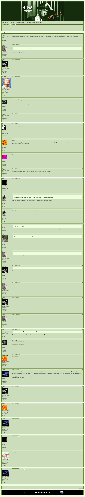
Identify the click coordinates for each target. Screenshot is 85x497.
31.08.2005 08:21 (17, 297)
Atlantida (3, 369)
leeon (3, 113)
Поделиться (13, 44)
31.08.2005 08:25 (17, 314)
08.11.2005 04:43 (17, 369)
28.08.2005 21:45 (17, 168)
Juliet (3, 178)
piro (2, 168)
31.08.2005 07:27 (17, 265)
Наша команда (36, 29)
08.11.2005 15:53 (17, 386)
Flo (2, 123)
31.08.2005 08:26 (17, 329)
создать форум (81, 488)
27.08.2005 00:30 (17, 59)
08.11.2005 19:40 (17, 403)
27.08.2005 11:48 (17, 123)
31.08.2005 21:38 (17, 354)
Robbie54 (3, 59)
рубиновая (3, 354)
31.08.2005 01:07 (17, 250)
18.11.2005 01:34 (17, 468)
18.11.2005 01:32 (17, 450)
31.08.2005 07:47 (17, 282)
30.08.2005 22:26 (17, 178)
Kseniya (3, 450)
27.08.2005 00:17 (17, 44)
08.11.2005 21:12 (17, 418)
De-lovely (3, 44)
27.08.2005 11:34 (17, 113)
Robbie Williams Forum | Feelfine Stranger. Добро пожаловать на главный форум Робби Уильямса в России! (18, 29)
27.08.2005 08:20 (17, 76)
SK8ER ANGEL (4, 76)
